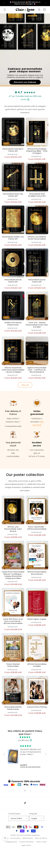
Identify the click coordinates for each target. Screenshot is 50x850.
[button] (4, 9)
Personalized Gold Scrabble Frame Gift (37, 195)
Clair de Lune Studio (23, 835)
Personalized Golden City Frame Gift (13, 238)
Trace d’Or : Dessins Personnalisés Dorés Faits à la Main (37, 325)
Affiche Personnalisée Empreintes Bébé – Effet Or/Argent (37, 151)
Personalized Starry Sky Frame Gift (13, 195)
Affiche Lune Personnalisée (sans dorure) (13, 529)
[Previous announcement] (4, 3)
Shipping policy (11, 842)
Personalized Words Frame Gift (13, 281)
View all (25, 385)
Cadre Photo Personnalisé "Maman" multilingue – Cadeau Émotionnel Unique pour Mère (13, 575)
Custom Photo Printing (37, 707)
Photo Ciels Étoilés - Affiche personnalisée (37, 528)
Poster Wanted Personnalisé (13, 665)
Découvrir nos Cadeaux (25, 82)
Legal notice (26, 845)
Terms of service (41, 838)
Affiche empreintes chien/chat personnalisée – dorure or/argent (13, 370)
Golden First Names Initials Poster (13, 324)
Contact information (26, 842)
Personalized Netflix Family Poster (13, 708)
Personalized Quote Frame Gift (36, 281)
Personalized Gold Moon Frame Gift (13, 150)
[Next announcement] (45, 3)
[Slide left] (19, 790)
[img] (25, 737)
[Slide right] (30, 790)
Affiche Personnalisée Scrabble (37, 665)
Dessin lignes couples (37, 619)
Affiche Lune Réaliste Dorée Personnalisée (37, 238)
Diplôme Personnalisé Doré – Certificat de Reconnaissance (37, 370)
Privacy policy (16, 838)
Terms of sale (41, 842)
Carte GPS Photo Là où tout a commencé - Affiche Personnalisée (13, 621)
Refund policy (28, 838)
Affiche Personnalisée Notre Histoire (37, 573)
